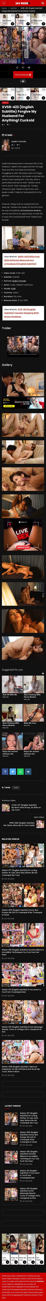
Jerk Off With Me (10, 695)
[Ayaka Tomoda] (6, 145)
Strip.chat (6, 23)
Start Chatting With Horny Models (7, 21)
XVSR (13, 288)
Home (4, 8)
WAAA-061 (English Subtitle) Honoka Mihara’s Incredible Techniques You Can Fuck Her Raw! (23, 952)
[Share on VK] (28, 771)
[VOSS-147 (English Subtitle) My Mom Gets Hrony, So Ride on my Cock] (6, 807)
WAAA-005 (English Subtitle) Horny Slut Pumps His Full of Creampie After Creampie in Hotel (22, 912)
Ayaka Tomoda (19, 141)
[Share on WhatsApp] (20, 771)
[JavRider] (23, 3)
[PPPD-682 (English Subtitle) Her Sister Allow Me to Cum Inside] (40, 824)
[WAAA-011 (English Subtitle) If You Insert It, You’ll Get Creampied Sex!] (23, 974)
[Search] (43, 3)
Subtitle (13, 8)
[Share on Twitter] (13, 771)
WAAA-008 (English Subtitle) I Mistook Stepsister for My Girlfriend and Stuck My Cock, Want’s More (21, 1069)
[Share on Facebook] (5, 771)
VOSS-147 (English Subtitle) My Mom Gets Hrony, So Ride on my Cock (26, 807)
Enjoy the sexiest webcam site (23, 21)
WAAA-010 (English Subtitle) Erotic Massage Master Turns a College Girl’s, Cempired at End (22, 1029)
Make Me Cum (7, 95)
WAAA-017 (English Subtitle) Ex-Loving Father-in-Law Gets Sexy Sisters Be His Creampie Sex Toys (19, 872)
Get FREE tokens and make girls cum (38, 95)
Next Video (39, 817)
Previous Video (9, 800)
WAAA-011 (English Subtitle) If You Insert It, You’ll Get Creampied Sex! (21, 990)
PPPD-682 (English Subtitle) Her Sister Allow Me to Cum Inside (18, 824)
